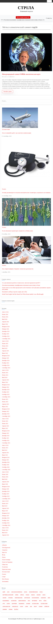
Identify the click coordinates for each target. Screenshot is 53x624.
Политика (5, 567)
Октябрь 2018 (5, 523)
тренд (35, 606)
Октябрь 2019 (5, 496)
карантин (43, 597)
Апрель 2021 (5, 452)
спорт (21, 606)
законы (4, 597)
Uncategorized (6, 547)
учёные (10, 609)
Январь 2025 (5, 358)
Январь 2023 (5, 411)
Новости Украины (7, 562)
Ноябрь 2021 (5, 438)
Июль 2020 (5, 474)
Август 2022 (5, 418)
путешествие (35, 603)
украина (5, 609)
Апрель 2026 (5, 321)
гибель (22, 594)
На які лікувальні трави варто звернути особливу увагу (17, 231)
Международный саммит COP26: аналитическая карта (21, 74)
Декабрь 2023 (5, 389)
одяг (4, 603)
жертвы (39, 594)
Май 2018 (4, 532)
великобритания (33, 591)
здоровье (10, 597)
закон (43, 594)
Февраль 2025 (6, 355)
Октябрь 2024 (5, 365)
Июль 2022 (5, 421)
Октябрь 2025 (5, 336)
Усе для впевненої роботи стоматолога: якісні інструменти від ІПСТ (21, 283)
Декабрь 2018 (5, 518)
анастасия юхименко (16, 591)
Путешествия (6, 129)
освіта (8, 603)
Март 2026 (5, 324)
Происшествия (6, 569)
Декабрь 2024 (5, 360)
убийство (46, 606)
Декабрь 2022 (5, 414)
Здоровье (4, 550)
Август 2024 (5, 370)
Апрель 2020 (5, 481)
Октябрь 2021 (5, 440)
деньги (27, 594)
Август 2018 (5, 527)
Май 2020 (4, 479)
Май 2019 (4, 506)
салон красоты (6, 606)
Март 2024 (5, 382)
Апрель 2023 (5, 404)
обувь (44, 600)
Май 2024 (4, 377)
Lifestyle (4, 545)
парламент (21, 603)
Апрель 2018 (5, 535)
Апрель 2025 (5, 351)
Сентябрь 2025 (6, 338)
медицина (34, 600)
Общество (5, 564)
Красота (4, 552)
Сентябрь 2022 (6, 416)
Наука (4, 557)
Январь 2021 (5, 460)
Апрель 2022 (5, 426)
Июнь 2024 (5, 375)
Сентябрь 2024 (6, 368)
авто (8, 591)
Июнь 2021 (5, 448)
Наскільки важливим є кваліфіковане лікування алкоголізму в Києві (21, 285)
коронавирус (6, 600)
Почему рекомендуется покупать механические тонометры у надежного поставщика (26, 192)
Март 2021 (5, 455)
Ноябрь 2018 (5, 520)
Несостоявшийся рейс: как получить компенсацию (16, 133)
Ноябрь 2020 (5, 464)
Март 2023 (5, 406)
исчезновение (35, 597)
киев (49, 597)
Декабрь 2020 (5, 462)
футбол (16, 609)
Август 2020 (5, 472)
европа (33, 594)
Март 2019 (5, 511)
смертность (15, 606)
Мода (3, 555)
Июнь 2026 (5, 317)
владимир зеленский (8, 594)
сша (31, 606)
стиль (26, 606)
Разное (4, 189)
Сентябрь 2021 (6, 443)
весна (41, 591)
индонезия (27, 597)
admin (13, 76)
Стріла (26, 7)
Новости (26, 621)
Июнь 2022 (5, 423)
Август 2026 (5, 312)
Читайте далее (7, 91)
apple (4, 591)
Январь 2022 (5, 433)
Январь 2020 (5, 489)
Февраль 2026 (6, 326)
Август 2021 (5, 445)
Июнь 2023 (5, 401)
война (16, 594)
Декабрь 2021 (5, 435)
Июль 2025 (5, 343)
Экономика (5, 581)
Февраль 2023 (6, 409)
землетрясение (18, 597)
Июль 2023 (5, 399)
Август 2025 (5, 341)
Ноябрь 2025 (5, 334)
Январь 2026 (5, 329)
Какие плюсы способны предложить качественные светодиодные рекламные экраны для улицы (26, 288)
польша (28, 603)
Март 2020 (5, 484)
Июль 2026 (5, 314)
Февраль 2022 (6, 431)
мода (40, 600)
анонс (25, 591)
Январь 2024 (5, 387)
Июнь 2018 (5, 530)
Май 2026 (4, 319)
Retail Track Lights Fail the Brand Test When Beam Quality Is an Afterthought (22, 294)
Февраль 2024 (6, 384)
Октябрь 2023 (5, 394)
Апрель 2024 (5, 380)
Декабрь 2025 (5, 331)
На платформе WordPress (15, 619)
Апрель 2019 (5, 508)
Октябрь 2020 (5, 467)
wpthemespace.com (39, 619)
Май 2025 (4, 348)
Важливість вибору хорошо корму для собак (14, 292)
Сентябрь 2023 (6, 397)
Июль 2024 (5, 372)
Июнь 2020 (5, 477)
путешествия (44, 603)
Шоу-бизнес (5, 579)
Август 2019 (5, 501)
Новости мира (6, 559)
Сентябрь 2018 (6, 525)
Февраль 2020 (6, 486)
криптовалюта (22, 600)
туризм (40, 606)
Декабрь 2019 (5, 491)
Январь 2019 (5, 515)
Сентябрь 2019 (6, 498)
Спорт (4, 576)
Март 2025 (5, 353)
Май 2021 (4, 450)
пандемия (14, 603)
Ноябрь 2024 (5, 363)
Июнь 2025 (5, 346)
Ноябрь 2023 (5, 392)
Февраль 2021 (6, 457)
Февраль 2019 (6, 513)
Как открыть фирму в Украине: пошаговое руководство (17, 269)
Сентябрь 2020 (6, 469)
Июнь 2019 (5, 503)
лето (29, 600)
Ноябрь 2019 (5, 494)
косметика (13, 600)
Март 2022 (5, 428)
